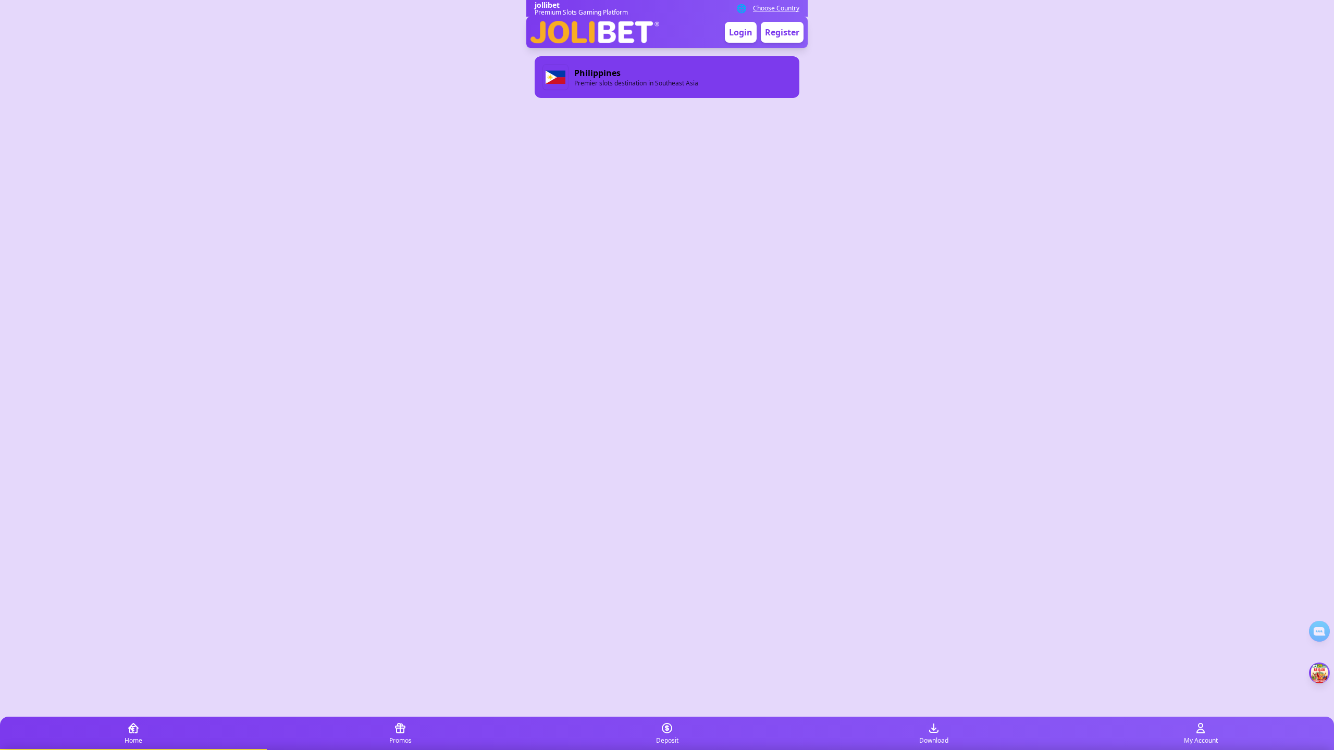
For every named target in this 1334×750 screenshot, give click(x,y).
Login (740, 32)
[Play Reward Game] (1319, 672)
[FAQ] (1319, 631)
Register (782, 32)
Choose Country (776, 8)
